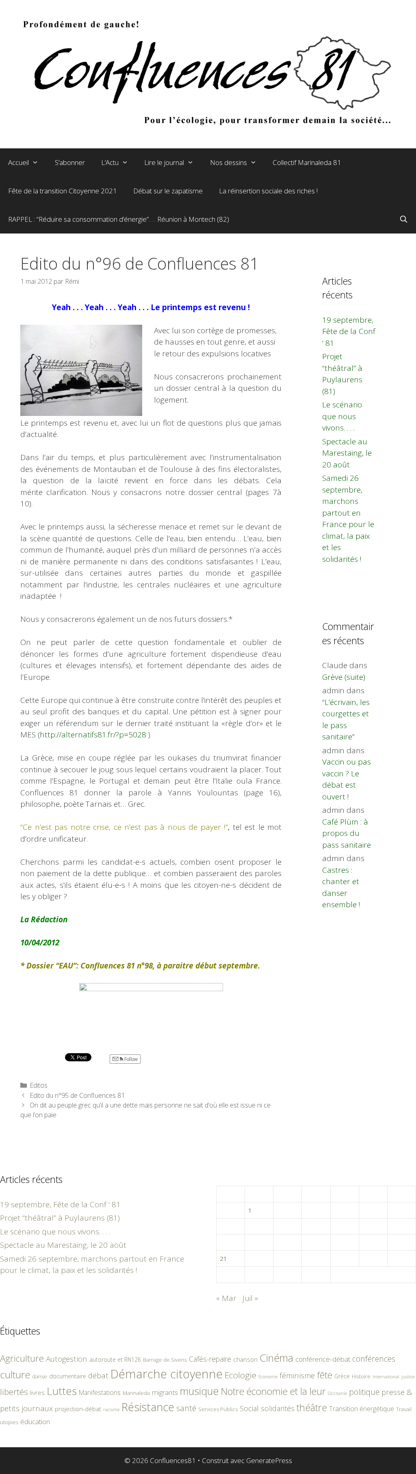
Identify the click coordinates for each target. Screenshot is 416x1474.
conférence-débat (322, 1359)
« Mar (226, 1298)
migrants (165, 1392)
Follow (130, 1059)
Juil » (250, 1298)
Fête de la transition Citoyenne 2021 (62, 190)
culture (15, 1374)
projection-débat (78, 1409)
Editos (39, 1085)
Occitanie (337, 1393)
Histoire (361, 1376)
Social (249, 1408)
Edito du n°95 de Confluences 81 (77, 1095)
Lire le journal (164, 162)
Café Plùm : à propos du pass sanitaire (346, 833)
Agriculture (22, 1358)
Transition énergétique (361, 1408)
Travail (404, 1409)
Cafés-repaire (210, 1359)
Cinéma (276, 1358)
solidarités (278, 1408)
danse (39, 1376)
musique (199, 1391)
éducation (35, 1421)
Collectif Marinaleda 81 (307, 162)
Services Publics (218, 1409)
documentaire (67, 1376)
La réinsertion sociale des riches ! (268, 190)
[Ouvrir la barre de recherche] (403, 219)
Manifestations (100, 1392)
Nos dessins (228, 162)
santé (186, 1408)
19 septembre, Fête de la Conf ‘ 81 (348, 331)
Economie (267, 1377)
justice (407, 1376)
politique (364, 1391)
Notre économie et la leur (273, 1391)
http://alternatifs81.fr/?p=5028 (93, 734)
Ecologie (240, 1375)
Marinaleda (136, 1393)
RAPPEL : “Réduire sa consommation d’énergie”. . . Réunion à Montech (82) (118, 219)
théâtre (312, 1407)
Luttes (62, 1391)
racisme (111, 1409)
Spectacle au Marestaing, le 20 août (347, 453)
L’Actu (110, 162)
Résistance (147, 1406)
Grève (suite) (343, 677)
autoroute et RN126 (115, 1359)
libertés (14, 1391)
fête (324, 1375)
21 (223, 1258)
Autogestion (66, 1359)
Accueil (18, 162)
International (386, 1376)
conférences (373, 1358)
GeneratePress (269, 1460)
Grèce (342, 1376)
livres (37, 1392)
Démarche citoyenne (166, 1374)
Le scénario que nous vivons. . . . (342, 416)
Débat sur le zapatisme (168, 190)
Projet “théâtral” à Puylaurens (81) (60, 1218)
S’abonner (70, 162)
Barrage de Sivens (165, 1359)
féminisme (297, 1375)
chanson (245, 1359)
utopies (9, 1422)
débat (98, 1375)
